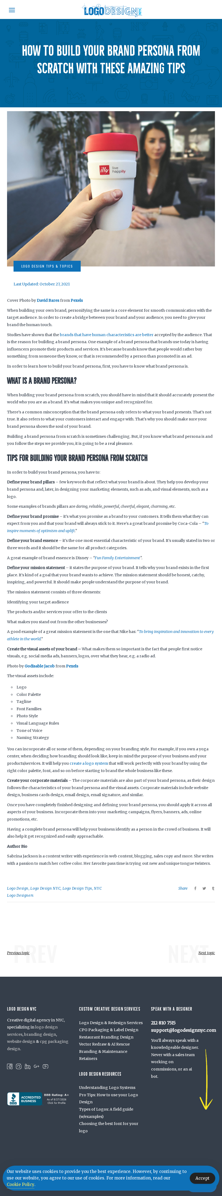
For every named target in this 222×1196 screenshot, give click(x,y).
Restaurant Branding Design (106, 1037)
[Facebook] (9, 1065)
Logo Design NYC (45, 888)
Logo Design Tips (77, 888)
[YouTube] (45, 1065)
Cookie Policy (20, 1184)
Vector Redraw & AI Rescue (104, 1044)
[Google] (36, 1065)
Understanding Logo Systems (107, 1087)
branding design (40, 1034)
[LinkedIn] (27, 1065)
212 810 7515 (163, 1022)
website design (21, 1041)
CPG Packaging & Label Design (108, 1029)
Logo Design (17, 888)
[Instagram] (18, 1065)
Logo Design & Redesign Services (111, 1022)
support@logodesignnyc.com (183, 1030)
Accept (202, 1178)
